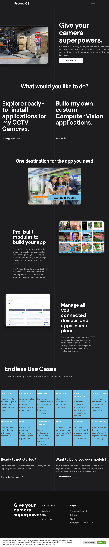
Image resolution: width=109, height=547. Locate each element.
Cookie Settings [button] (89, 543)
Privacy (73, 515)
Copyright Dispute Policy (81, 522)
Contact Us (47, 519)
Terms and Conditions (80, 511)
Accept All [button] (101, 543)
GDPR (72, 519)
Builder (45, 515)
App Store (46, 511)
